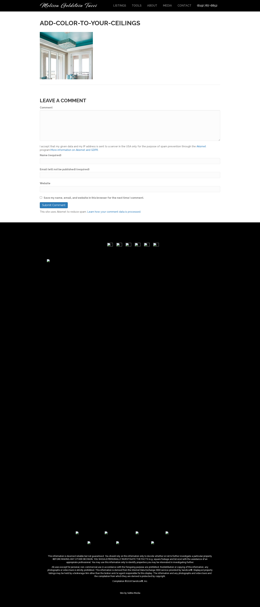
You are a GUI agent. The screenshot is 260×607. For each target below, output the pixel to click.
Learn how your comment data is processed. (114, 211)
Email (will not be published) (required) (64, 169)
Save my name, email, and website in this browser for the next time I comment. (94, 197)
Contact (184, 5)
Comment (46, 107)
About (152, 5)
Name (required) (50, 155)
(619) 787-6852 (207, 5)
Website (45, 183)
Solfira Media (133, 593)
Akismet (201, 146)
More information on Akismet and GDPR (74, 150)
